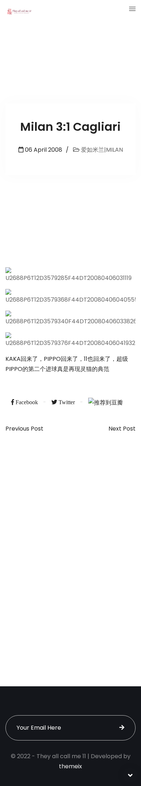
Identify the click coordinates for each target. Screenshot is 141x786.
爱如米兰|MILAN (101, 150)
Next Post (122, 428)
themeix (70, 766)
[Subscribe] (122, 728)
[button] (132, 9)
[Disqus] (70, 547)
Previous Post (24, 428)
